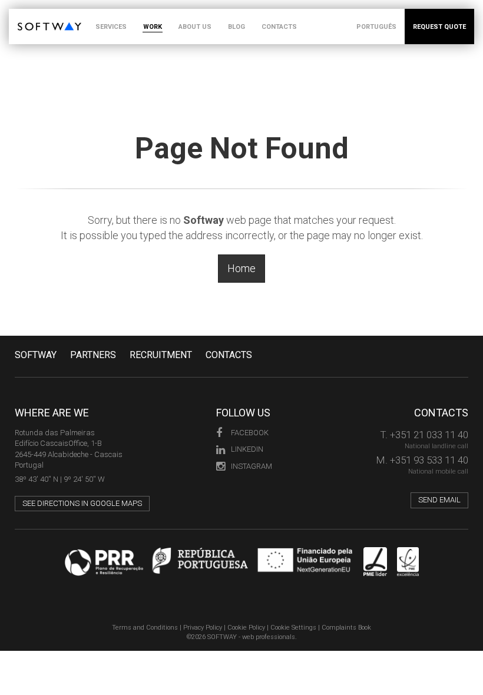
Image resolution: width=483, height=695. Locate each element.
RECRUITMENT (161, 354)
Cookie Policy (246, 627)
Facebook (250, 432)
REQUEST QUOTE (439, 27)
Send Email (439, 499)
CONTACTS (279, 27)
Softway (36, 354)
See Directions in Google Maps (82, 503)
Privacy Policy (202, 627)
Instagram (251, 466)
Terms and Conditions (145, 627)
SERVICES (111, 27)
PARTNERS (93, 354)
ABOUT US (194, 27)
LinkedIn (247, 449)
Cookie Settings (293, 627)
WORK (152, 27)
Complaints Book (346, 627)
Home (241, 268)
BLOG (236, 27)
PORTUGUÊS (376, 27)
